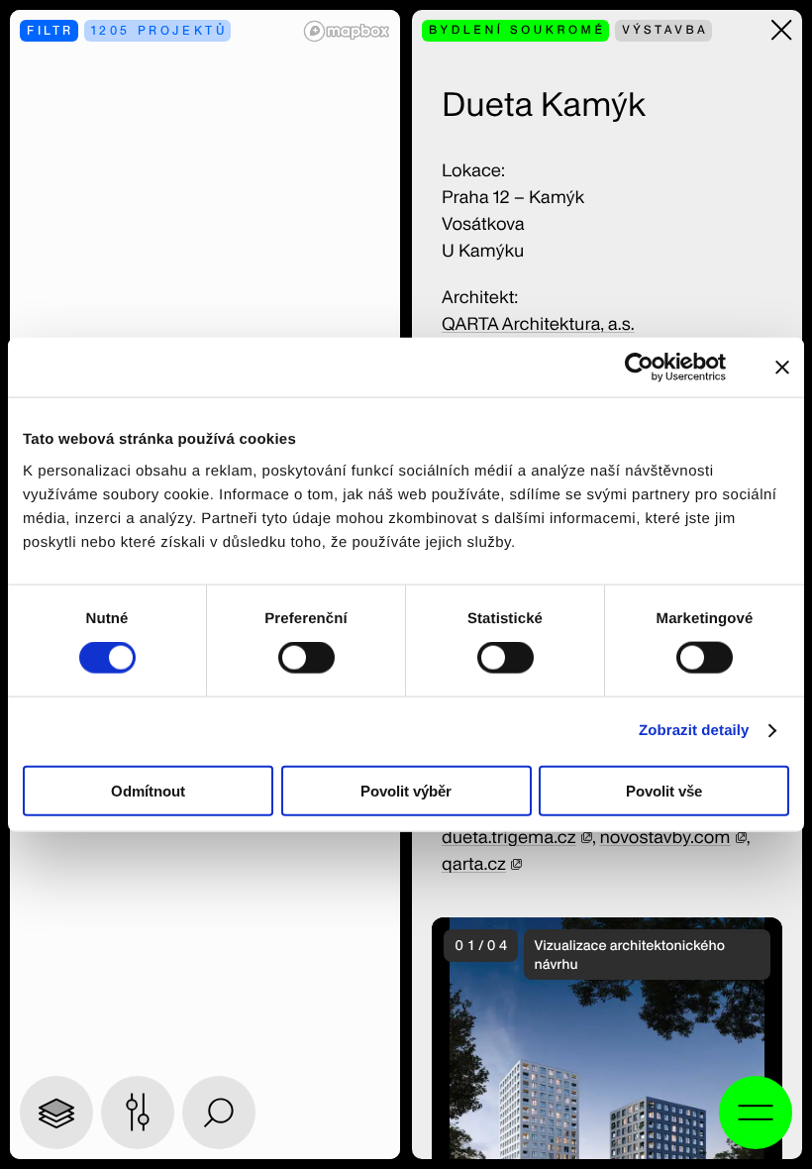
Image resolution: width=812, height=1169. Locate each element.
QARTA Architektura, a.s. (538, 324)
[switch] (306, 658)
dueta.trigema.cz (509, 837)
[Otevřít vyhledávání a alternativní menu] (755, 1112)
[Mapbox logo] (346, 31)
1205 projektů (159, 30)
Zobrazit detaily (694, 730)
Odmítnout (148, 790)
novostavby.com (664, 837)
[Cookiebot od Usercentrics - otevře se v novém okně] (652, 367)
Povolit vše (664, 790)
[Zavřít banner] (782, 367)
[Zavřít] (781, 30)
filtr (50, 30)
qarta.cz (474, 864)
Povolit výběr (406, 790)
